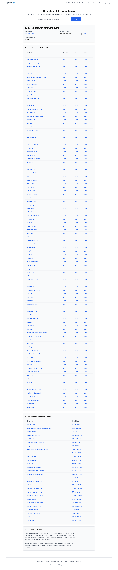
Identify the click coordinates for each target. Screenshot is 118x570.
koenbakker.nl (31, 137)
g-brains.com (31, 357)
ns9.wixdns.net (31, 460)
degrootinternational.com (35, 116)
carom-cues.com (32, 279)
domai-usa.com (32, 70)
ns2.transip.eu (31, 499)
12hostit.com (31, 340)
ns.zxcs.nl (30, 453)
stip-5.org (30, 283)
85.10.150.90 (29, 34)
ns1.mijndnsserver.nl (33, 513)
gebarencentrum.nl (33, 372)
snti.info (29, 123)
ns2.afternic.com (32, 485)
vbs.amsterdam (32, 84)
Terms (72, 561)
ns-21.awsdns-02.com (34, 456)
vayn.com (30, 375)
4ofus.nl (29, 293)
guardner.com (31, 169)
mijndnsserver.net (32, 144)
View (64, 56)
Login (109, 3)
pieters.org (30, 404)
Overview (40, 561)
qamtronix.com (31, 201)
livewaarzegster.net (33, 386)
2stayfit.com (30, 269)
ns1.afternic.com (32, 424)
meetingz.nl (30, 347)
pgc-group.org (31, 141)
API (62, 561)
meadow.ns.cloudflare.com (35, 442)
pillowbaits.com (32, 311)
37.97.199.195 (76, 499)
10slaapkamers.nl (32, 396)
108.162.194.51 (76, 442)
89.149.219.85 (76, 510)
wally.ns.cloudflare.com (34, 481)
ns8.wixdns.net (31, 432)
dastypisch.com (32, 151)
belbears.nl (30, 276)
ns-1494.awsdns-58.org (34, 488)
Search (76, 19)
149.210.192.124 (77, 474)
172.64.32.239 (76, 481)
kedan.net (30, 162)
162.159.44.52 (76, 471)
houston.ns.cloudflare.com (35, 471)
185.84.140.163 (77, 435)
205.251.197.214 (77, 488)
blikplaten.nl (30, 219)
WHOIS (68, 3)
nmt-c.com (30, 187)
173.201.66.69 (76, 485)
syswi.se (29, 364)
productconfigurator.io (34, 393)
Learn (47, 561)
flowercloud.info (32, 325)
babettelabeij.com (32, 240)
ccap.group (30, 205)
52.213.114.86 (76, 428)
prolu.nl (29, 254)
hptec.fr (29, 73)
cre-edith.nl (30, 127)
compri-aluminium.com (34, 109)
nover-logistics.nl (32, 318)
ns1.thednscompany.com (35, 506)
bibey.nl (29, 329)
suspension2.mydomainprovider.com (39, 428)
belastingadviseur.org (33, 59)
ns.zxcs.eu (30, 439)
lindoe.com (30, 272)
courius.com (31, 80)
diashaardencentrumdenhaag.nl (37, 333)
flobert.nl (30, 297)
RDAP (73, 3)
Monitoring (102, 3)
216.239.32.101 (76, 432)
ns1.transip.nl (31, 520)
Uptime (84, 3)
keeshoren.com (32, 102)
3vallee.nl (30, 258)
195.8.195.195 (76, 520)
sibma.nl (29, 222)
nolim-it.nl (30, 379)
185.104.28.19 (76, 453)
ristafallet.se (30, 286)
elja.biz (29, 176)
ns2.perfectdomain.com (34, 446)
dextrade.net (31, 120)
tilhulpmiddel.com (32, 262)
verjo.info (30, 343)
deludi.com (30, 407)
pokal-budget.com (33, 400)
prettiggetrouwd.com (33, 159)
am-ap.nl (29, 322)
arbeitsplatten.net (32, 194)
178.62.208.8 (76, 439)
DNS (78, 3)
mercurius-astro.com (33, 290)
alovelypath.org (32, 208)
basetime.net (31, 244)
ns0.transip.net (31, 517)
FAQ (66, 561)
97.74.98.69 (76, 424)
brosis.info (30, 88)
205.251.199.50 (77, 495)
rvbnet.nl (29, 382)
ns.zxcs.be (30, 463)
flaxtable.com (31, 191)
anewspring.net (32, 304)
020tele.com (31, 265)
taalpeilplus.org (32, 180)
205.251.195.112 (77, 478)
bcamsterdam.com (33, 215)
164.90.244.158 (77, 446)
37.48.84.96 (76, 513)
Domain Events (92, 3)
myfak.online (31, 166)
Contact (78, 561)
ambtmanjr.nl (31, 155)
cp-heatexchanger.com (34, 95)
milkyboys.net (31, 91)
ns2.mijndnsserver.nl (33, 435)
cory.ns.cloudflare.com (34, 492)
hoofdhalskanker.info (34, 354)
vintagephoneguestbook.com (36, 77)
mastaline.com (31, 226)
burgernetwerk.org (33, 63)
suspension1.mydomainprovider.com (38, 449)
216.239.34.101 (76, 460)
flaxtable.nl (30, 198)
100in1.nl (29, 308)
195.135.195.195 (77, 517)
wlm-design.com (32, 247)
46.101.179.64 (76, 463)
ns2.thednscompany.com (35, 503)
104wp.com (30, 237)
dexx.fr (29, 251)
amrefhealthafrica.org (34, 173)
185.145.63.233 (77, 506)
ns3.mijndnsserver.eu (33, 510)
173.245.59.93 (76, 492)
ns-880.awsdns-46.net (34, 478)
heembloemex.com (33, 98)
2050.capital (30, 183)
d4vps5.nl (30, 148)
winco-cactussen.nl (33, 350)
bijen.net (29, 134)
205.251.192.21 (76, 456)
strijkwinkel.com (32, 230)
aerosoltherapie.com (33, 66)
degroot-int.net (31, 112)
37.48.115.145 (76, 503)
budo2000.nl (31, 315)
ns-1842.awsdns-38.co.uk (35, 495)
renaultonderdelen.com (34, 336)
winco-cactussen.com (34, 361)
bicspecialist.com (32, 130)
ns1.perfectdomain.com (34, 467)
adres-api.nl (30, 233)
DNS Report (55, 561)
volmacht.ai (30, 212)
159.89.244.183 (77, 467)
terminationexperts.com (34, 368)
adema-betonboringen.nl (35, 389)
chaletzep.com (31, 105)
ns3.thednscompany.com (35, 474)
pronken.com (31, 56)
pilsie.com (30, 301)
